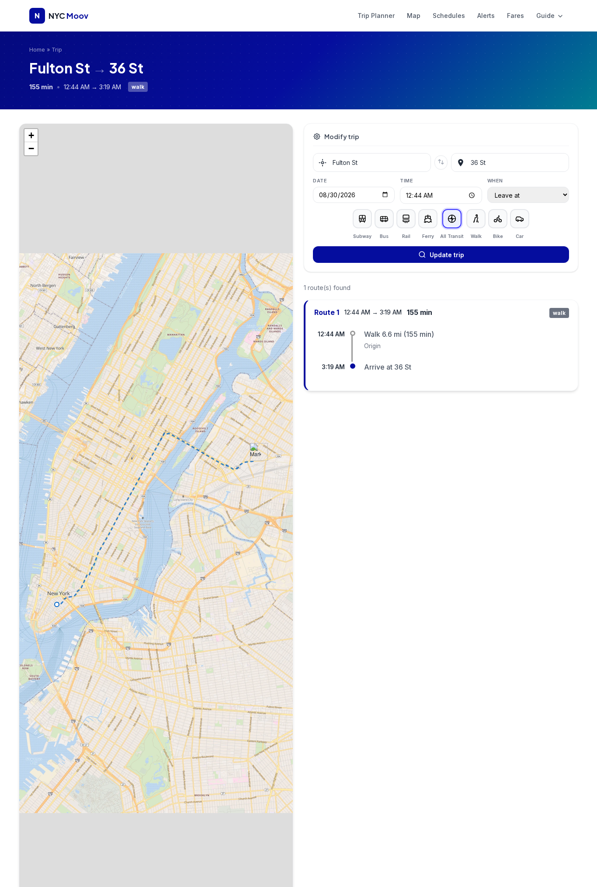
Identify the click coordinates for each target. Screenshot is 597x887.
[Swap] (441, 162)
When (495, 181)
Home (37, 49)
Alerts (486, 15)
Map (413, 15)
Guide (546, 15)
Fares (515, 15)
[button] (255, 452)
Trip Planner (376, 15)
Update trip (447, 254)
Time (406, 181)
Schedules (449, 15)
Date (320, 181)
